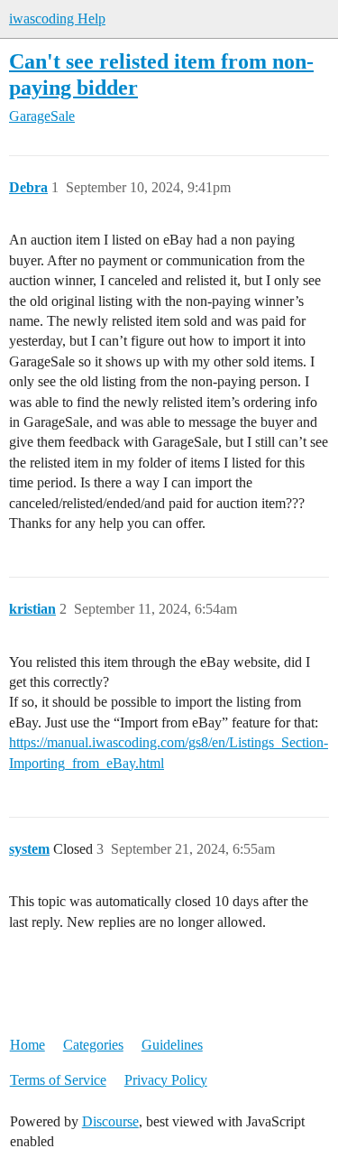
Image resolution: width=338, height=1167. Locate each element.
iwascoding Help (57, 18)
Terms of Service (58, 1080)
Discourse (110, 1121)
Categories (93, 1044)
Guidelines (172, 1044)
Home (27, 1044)
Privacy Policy (165, 1080)
